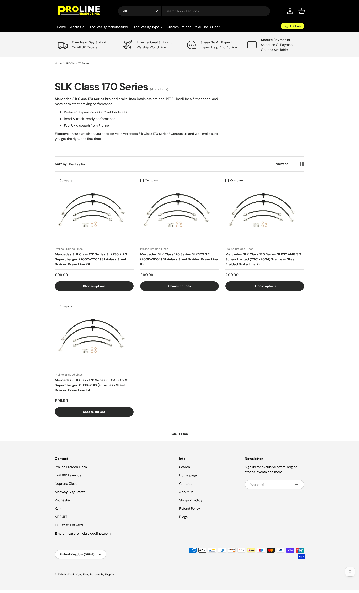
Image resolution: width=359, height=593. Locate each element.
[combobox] (194, 11)
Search (184, 467)
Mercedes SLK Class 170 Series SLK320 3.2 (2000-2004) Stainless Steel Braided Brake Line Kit (179, 259)
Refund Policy (189, 508)
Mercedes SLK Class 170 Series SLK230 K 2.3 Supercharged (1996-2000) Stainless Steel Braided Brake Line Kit (91, 385)
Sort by (61, 164)
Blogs (183, 517)
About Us (186, 492)
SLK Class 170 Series (77, 63)
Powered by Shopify (102, 574)
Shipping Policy (191, 500)
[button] (301, 11)
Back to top (179, 434)
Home (58, 63)
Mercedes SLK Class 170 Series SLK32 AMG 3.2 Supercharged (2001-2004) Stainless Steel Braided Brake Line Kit (263, 259)
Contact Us (187, 483)
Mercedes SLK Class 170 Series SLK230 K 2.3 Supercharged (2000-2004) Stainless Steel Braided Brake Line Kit (91, 259)
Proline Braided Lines (76, 574)
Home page (188, 475)
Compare (66, 180)
